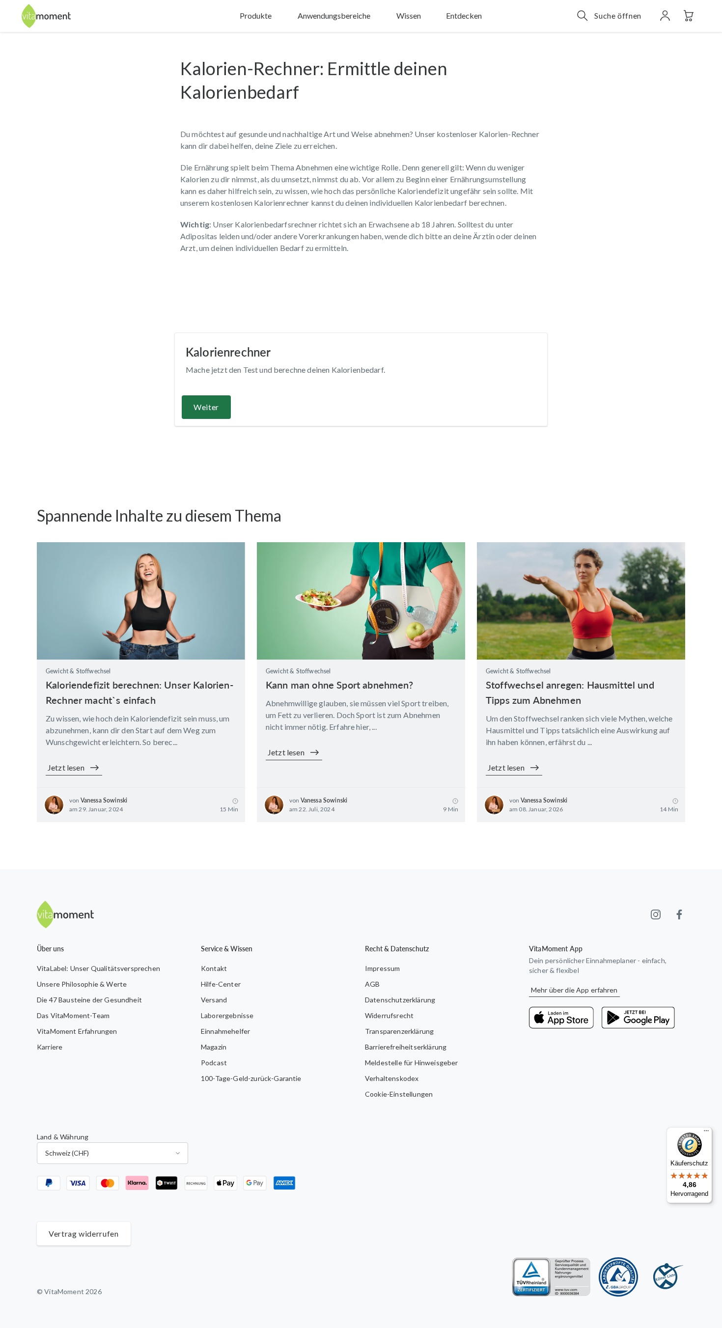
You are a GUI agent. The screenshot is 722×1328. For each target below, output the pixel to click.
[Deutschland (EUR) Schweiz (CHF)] (112, 1153)
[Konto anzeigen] (665, 16)
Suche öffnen (617, 15)
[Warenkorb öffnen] (688, 16)
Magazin (213, 1047)
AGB (372, 984)
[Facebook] (679, 914)
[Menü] (706, 1133)
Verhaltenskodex (391, 1078)
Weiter (206, 407)
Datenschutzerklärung (400, 1000)
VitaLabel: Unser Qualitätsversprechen (98, 968)
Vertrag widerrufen (84, 1233)
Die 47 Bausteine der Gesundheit (89, 1000)
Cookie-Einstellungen (399, 1094)
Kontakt (214, 968)
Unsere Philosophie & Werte (82, 984)
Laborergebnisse (227, 1015)
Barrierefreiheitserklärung (405, 1047)
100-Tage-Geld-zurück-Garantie (251, 1078)
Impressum (382, 968)
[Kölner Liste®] (665, 1277)
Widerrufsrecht (389, 1015)
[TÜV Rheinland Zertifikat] (551, 1277)
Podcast (214, 1062)
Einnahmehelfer (225, 1031)
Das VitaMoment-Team (73, 1015)
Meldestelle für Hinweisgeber (411, 1062)
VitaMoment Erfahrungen (77, 1031)
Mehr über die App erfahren (574, 990)
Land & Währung (62, 1137)
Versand (214, 1000)
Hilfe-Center (221, 984)
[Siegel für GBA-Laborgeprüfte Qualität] (618, 1277)
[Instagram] (656, 914)
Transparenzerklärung (399, 1031)
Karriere (49, 1047)
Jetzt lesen (66, 767)
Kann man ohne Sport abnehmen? (340, 685)
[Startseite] (46, 16)
